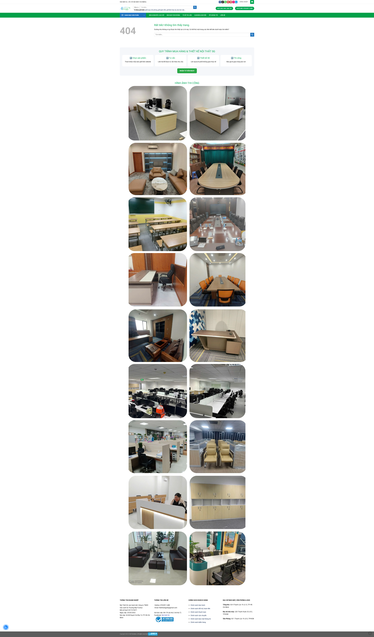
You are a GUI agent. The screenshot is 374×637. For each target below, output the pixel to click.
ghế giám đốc (162, 10)
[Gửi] (195, 7)
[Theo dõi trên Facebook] (220, 2)
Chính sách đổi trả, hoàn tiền (200, 608)
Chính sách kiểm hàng (198, 622)
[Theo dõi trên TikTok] (222, 2)
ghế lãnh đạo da (171, 10)
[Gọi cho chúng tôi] (225, 2)
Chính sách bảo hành (198, 605)
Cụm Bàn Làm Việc (200, 15)
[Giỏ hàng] (252, 2)
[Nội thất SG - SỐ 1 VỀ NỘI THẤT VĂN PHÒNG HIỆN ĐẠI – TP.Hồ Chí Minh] (125, 8)
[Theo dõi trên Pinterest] (228, 2)
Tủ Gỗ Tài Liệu (187, 15)
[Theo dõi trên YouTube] (231, 2)
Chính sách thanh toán (198, 612)
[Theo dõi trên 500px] (236, 2)
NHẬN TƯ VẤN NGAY (187, 71)
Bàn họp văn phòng (173, 15)
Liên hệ (222, 15)
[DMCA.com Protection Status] (153, 634)
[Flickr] (233, 2)
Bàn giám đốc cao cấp (156, 15)
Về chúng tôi (213, 15)
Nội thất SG (166, 615)
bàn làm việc (180, 10)
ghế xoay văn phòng (151, 10)
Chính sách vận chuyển (198, 615)
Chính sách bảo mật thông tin (201, 619)
